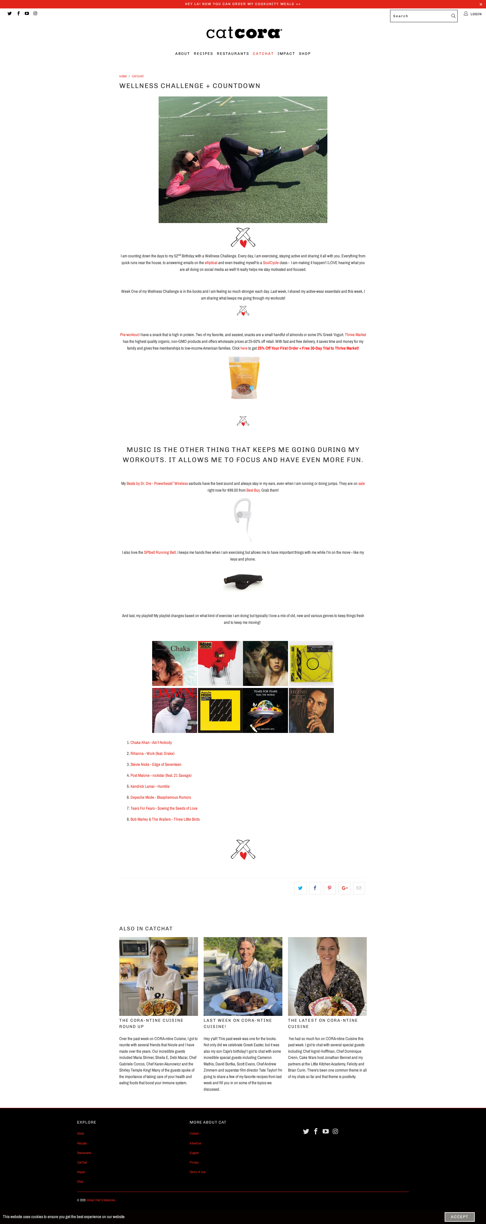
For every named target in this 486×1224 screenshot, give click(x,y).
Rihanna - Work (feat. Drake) (152, 753)
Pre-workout (129, 335)
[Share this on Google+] (344, 888)
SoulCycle (271, 263)
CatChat (263, 53)
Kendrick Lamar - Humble (150, 786)
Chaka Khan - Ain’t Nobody (151, 742)
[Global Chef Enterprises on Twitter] (9, 14)
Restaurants (233, 53)
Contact (194, 1133)
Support (194, 1153)
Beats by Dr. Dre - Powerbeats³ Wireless (157, 483)
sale (361, 483)
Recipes (203, 53)
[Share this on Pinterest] (330, 888)
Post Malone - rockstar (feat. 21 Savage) (161, 775)
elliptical (211, 263)
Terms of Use (198, 1172)
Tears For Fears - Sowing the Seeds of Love (163, 808)
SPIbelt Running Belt (160, 552)
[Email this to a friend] (359, 888)
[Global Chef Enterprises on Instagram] (35, 14)
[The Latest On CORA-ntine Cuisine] (327, 976)
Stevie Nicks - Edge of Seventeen (155, 764)
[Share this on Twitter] (300, 888)
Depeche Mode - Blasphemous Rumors (161, 797)
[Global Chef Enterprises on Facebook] (17, 14)
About (182, 53)
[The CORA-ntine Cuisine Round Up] (158, 976)
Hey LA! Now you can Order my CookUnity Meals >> (243, 4)
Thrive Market (355, 335)
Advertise (195, 1143)
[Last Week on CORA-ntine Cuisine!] (243, 976)
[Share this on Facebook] (315, 888)
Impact (286, 53)
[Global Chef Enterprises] (243, 34)
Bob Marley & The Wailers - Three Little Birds (165, 819)
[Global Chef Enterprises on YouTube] (26, 14)
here (244, 348)
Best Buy (253, 490)
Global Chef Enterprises (100, 1200)
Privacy (194, 1162)
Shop (305, 53)
